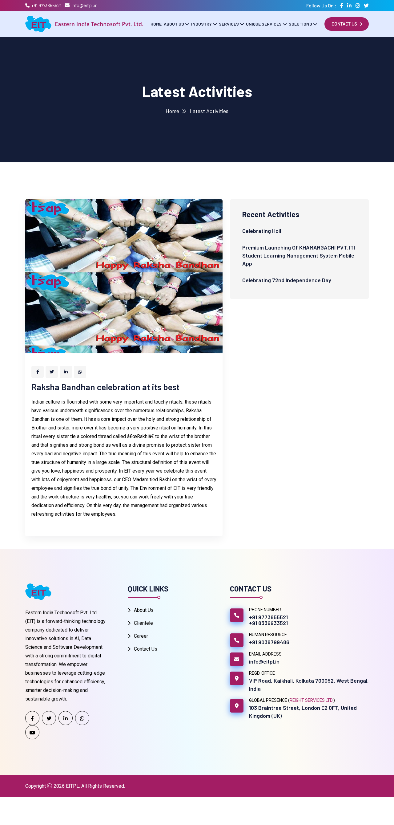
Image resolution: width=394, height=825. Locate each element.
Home (156, 23)
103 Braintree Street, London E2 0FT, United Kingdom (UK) (303, 711)
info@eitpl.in (84, 5)
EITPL (72, 786)
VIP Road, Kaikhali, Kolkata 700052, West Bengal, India (309, 684)
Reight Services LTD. (311, 700)
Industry (201, 23)
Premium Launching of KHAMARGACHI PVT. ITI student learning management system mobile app (298, 255)
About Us (174, 23)
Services (229, 23)
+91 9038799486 (269, 642)
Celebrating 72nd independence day (286, 280)
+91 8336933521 (268, 623)
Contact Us (344, 24)
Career (141, 636)
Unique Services (264, 23)
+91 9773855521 (46, 5)
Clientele (143, 623)
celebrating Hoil (261, 230)
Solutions (300, 23)
